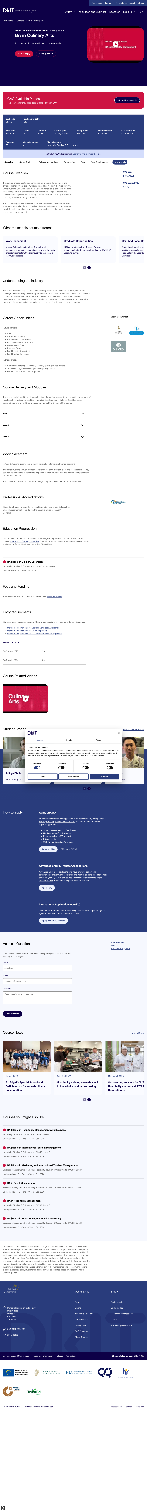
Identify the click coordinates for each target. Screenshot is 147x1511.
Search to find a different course (87, 154)
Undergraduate (118, 1308)
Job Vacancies (81, 1319)
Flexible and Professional (122, 1314)
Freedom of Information (42, 1356)
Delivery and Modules (48, 162)
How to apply (24, 54)
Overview (9, 162)
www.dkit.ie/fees (54, 596)
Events (78, 1308)
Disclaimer (139, 1407)
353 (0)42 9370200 (16, 1329)
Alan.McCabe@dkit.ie (120, 948)
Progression (69, 162)
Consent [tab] (39, 740)
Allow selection (73, 776)
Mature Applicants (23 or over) (57, 836)
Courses (20, 21)
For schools (97, 3)
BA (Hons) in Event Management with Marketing (34, 1218)
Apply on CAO (48, 849)
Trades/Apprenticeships (121, 1325)
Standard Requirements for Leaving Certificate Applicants (33, 628)
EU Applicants (49, 839)
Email (5, 975)
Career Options (26, 162)
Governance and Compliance (16, 1356)
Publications (71, 1356)
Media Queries (81, 1337)
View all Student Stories (133, 729)
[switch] (61, 767)
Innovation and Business (92, 11)
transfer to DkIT (46, 880)
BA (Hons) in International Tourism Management (34, 1147)
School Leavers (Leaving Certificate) (59, 830)
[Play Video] (115, 44)
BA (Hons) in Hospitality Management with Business (36, 1130)
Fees (83, 162)
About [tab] (98, 740)
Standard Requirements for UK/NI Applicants (27, 631)
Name (5, 962)
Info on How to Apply (127, 100)
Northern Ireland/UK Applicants (57, 833)
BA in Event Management (21, 1183)
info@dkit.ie (12, 1335)
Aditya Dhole (13, 773)
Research (114, 11)
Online (114, 1319)
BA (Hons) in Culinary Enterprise (24, 541)
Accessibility (116, 1407)
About (132, 3)
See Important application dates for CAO (57, 821)
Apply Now (47, 888)
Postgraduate (117, 1302)
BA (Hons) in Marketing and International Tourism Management (42, 1165)
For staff (109, 3)
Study (68, 11)
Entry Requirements (99, 162)
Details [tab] (69, 740)
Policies (59, 1356)
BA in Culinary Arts (36, 21)
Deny (43, 776)
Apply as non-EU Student (53, 921)
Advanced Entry (46, 872)
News (77, 1302)
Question (7, 988)
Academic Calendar (84, 1314)
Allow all (104, 776)
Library (141, 3)
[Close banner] (119, 733)
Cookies (128, 1407)
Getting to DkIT (82, 1325)
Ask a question (46, 54)
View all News (138, 1033)
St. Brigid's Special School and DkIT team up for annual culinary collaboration (25, 1086)
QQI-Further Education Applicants (58, 842)
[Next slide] (89, 267)
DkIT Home (8, 21)
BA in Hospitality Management (24, 1200)
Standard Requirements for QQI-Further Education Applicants (34, 633)
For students (121, 3)
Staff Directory (81, 1331)
